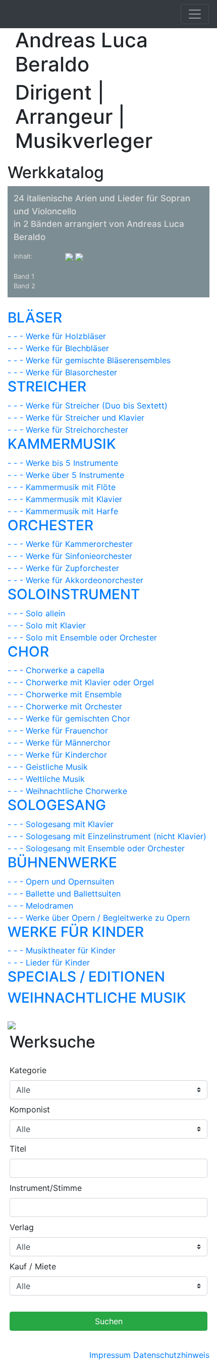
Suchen (109, 1321)
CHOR (28, 651)
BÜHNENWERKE (62, 862)
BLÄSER (35, 317)
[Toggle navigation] (195, 14)
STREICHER (47, 386)
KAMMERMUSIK (62, 443)
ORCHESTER (50, 525)
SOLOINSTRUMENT (74, 594)
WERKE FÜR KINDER (76, 931)
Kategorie (28, 1070)
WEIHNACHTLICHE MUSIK (97, 997)
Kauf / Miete (33, 1266)
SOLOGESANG (57, 805)
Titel (18, 1149)
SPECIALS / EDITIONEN (86, 976)
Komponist (30, 1109)
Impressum (110, 1355)
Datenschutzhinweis (171, 1355)
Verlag (22, 1227)
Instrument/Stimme (46, 1188)
